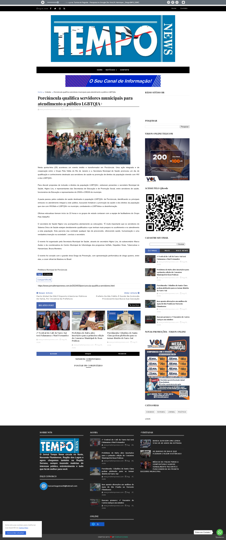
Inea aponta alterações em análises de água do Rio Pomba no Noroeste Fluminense (172, 303)
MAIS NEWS (182, 250)
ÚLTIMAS (152, 250)
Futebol (161, 412)
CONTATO (124, 70)
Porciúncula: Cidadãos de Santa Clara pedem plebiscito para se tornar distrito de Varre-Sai (122, 336)
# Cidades (48, 274)
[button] (15, 533)
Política (182, 412)
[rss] (64, 9)
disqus (88, 354)
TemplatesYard (121, 537)
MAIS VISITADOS (167, 251)
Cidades (48, 92)
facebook (122, 354)
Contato (183, 8)
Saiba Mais (23, 528)
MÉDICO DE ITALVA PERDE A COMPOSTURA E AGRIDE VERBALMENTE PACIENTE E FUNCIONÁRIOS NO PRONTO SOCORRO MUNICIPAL (159, 466)
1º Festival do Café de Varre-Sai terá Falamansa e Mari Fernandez (52, 334)
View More (135, 305)
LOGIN (147, 419)
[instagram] (60, 9)
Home (173, 8)
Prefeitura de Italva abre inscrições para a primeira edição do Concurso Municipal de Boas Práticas (88, 337)
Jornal (171, 412)
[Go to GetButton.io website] (220, 537)
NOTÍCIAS (110, 70)
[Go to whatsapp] (219, 532)
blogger (53, 354)
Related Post (46, 305)
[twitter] (55, 9)
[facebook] (51, 9)
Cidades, (78, 109)
